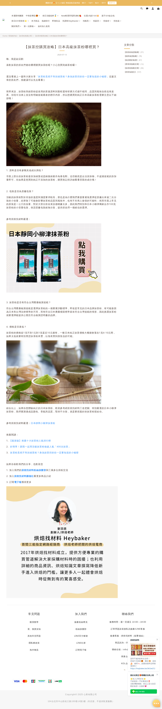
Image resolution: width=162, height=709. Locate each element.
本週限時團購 (17, 15)
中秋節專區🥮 (32, 15)
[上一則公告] (10, 3)
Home (5, 36)
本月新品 (35, 21)
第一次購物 (29, 26)
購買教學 (34, 622)
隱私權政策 (34, 642)
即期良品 (56, 21)
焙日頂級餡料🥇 (50, 15)
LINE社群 (81, 642)
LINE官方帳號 (81, 635)
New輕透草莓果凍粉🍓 (71, 15)
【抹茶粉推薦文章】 (25, 36)
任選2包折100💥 (91, 15)
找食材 (106, 21)
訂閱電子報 (81, 649)
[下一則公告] (152, 3)
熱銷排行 (46, 21)
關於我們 (15, 26)
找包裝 (117, 21)
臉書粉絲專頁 (81, 622)
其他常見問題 (34, 635)
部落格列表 (13, 36)
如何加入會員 (44, 26)
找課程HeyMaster (70, 21)
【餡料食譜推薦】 (133, 56)
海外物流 (34, 649)
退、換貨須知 (34, 629)
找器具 (96, 21)
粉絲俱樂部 (81, 629)
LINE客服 (140, 628)
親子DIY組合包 (108, 15)
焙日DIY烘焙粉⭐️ (19, 21)
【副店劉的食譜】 (133, 60)
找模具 (86, 21)
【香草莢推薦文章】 (134, 64)
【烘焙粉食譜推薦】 (134, 52)
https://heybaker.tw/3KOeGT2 (142, 668)
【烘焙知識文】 (132, 72)
